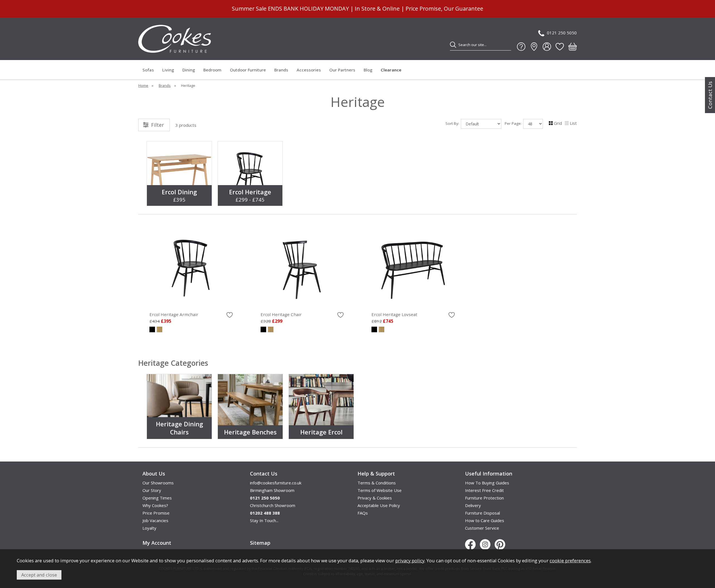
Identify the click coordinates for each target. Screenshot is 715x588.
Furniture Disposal (482, 513)
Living (168, 70)
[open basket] (572, 46)
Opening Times (157, 498)
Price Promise (156, 513)
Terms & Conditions (377, 483)
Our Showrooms (158, 483)
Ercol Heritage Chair (281, 314)
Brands (281, 70)
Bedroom (212, 70)
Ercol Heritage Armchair (173, 314)
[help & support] (521, 46)
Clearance (391, 70)
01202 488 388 (265, 513)
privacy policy (410, 560)
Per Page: (514, 123)
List (573, 123)
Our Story (151, 490)
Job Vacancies (155, 520)
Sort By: (452, 123)
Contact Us (710, 95)
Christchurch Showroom (272, 505)
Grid (558, 123)
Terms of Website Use (380, 490)
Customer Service (482, 528)
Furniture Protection (484, 498)
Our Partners (342, 70)
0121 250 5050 (562, 32)
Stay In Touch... (264, 520)
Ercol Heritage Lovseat (394, 314)
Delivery (473, 505)
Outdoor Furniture (248, 70)
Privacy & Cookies (375, 498)
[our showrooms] (534, 46)
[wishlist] (560, 46)
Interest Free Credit (484, 490)
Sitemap (260, 542)
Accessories (309, 70)
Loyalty (149, 528)
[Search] (453, 44)
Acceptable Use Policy (379, 505)
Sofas (148, 70)
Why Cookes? (155, 505)
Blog (368, 70)
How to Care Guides (484, 520)
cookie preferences (570, 560)
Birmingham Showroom (272, 490)
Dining (188, 70)
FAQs (363, 513)
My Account (156, 542)
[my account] (547, 46)
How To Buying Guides (487, 483)
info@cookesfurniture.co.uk (275, 483)
